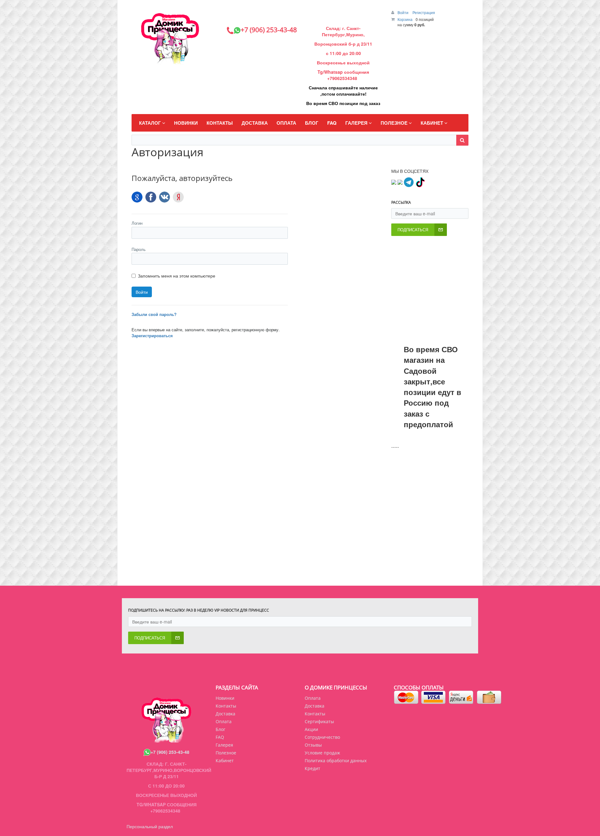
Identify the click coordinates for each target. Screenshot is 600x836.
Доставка (314, 706)
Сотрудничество (322, 737)
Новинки (225, 698)
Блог (220, 729)
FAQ (220, 737)
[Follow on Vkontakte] (393, 181)
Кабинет (225, 760)
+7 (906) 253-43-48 (170, 752)
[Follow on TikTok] (420, 181)
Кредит (312, 768)
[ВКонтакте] (164, 197)
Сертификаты (319, 721)
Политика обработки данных (336, 760)
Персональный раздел (150, 826)
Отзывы (313, 745)
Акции (311, 729)
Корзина (405, 19)
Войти (403, 12)
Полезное (226, 753)
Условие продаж (322, 753)
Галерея (224, 745)
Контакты (315, 714)
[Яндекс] (178, 197)
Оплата (313, 698)
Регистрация (423, 12)
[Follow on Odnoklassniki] (400, 181)
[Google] (137, 197)
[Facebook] (150, 197)
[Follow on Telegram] (409, 181)
